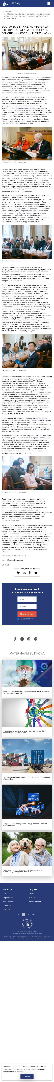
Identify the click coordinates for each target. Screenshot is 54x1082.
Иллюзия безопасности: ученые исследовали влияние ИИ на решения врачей (26, 692)
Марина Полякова (15, 560)
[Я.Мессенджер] (18, 572)
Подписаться (27, 614)
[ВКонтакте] (24, 572)
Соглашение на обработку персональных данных (27, 933)
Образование (8, 898)
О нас (31, 905)
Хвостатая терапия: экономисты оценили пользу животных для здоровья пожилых (23, 871)
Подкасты (7, 905)
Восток (5, 564)
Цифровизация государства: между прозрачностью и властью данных (25, 825)
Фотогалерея (8, 901)
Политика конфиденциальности (27, 931)
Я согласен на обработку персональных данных (27, 619)
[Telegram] (35, 572)
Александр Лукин (15, 291)
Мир (4, 894)
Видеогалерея (35, 901)
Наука (31, 894)
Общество (33, 890)
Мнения (32, 898)
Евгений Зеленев (29, 208)
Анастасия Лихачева (26, 108)
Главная (7, 11)
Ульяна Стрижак (32, 438)
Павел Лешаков (37, 420)
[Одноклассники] (30, 572)
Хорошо (26, 1076)
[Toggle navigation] (49, 3)
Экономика (7, 890)
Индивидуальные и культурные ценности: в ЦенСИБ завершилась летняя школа (24, 732)
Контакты (6, 909)
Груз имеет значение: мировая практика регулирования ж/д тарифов (26, 778)
